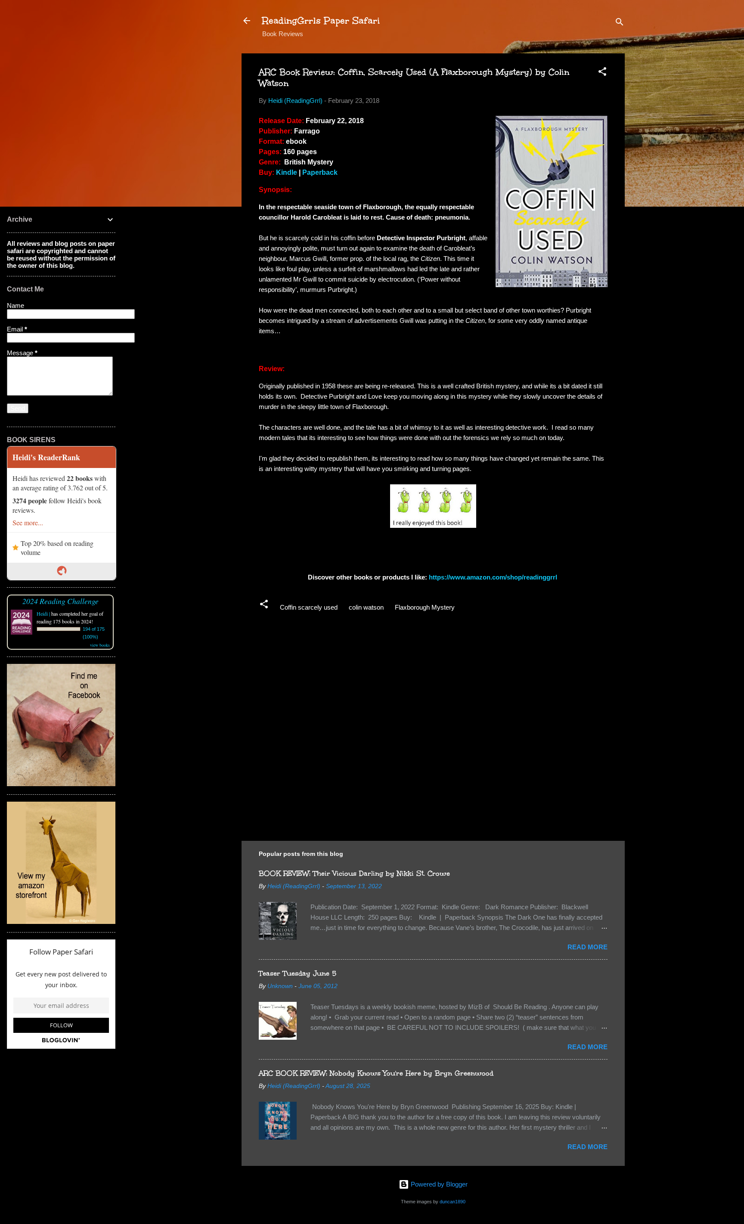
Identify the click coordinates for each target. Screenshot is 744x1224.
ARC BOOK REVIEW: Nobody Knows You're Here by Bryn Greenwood (376, 1073)
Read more (587, 947)
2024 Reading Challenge (60, 601)
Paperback (320, 172)
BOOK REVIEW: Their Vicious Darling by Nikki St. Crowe (354, 873)
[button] (602, 73)
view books (100, 645)
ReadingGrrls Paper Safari (321, 20)
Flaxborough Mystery (425, 607)
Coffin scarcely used (309, 607)
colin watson (366, 607)
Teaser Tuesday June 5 (297, 973)
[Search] (619, 23)
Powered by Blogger (438, 1184)
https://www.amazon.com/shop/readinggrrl (494, 577)
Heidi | (43, 613)
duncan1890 (452, 1201)
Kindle (286, 172)
